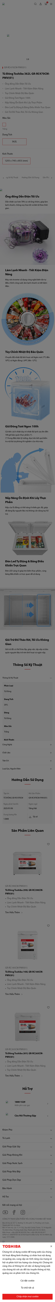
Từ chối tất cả (27, 1288)
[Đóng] (51, 1246)
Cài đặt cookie (27, 1281)
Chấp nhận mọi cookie (27, 1297)
